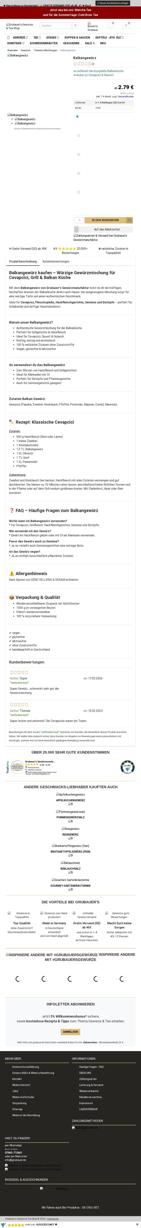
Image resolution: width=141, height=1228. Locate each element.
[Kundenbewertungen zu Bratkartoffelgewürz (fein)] (70, 855)
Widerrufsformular (23, 1097)
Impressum (86, 1103)
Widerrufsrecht (21, 1085)
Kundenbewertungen (56, 261)
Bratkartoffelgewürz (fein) (70, 851)
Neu (103, 43)
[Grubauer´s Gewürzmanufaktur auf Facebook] (33, 1165)
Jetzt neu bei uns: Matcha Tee (70, 10)
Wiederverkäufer (89, 1091)
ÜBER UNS (85, 1072)
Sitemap (17, 1109)
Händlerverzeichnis (90, 1097)
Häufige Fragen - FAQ (91, 1066)
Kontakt (17, 1079)
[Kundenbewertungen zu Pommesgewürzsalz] (70, 821)
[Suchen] (75, 26)
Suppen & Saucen (77, 37)
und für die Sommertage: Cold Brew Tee (70, 15)
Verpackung (19, 1103)
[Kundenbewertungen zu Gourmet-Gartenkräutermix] (70, 889)
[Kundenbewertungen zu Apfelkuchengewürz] (70, 804)
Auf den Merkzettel (107, 229)
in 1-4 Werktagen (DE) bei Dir (110, 102)
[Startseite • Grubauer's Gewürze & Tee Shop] (20, 27)
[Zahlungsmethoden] (85, 1127)
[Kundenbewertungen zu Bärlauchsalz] (70, 872)
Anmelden (70, 1032)
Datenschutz (90, 1042)
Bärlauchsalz (71, 868)
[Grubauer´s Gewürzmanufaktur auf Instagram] (33, 1169)
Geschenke (71, 43)
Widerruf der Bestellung (26, 1115)
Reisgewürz (70, 834)
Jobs (15, 1091)
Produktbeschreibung (23, 261)
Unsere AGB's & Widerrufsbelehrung (33, 1072)
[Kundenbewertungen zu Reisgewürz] (70, 838)
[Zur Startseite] (7, 37)
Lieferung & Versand (91, 1085)
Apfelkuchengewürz (70, 800)
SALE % (90, 43)
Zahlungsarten (88, 1079)
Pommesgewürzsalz (71, 817)
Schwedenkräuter (44, 43)
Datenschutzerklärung (25, 1066)
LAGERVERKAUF (88, 1109)
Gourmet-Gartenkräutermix (70, 885)
